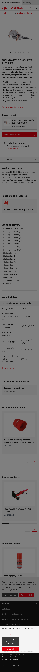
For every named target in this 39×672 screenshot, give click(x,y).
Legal (24, 654)
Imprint (18, 654)
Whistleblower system (10, 659)
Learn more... (6, 634)
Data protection (7, 657)
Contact (17, 657)
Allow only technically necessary (10, 641)
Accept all (10, 649)
